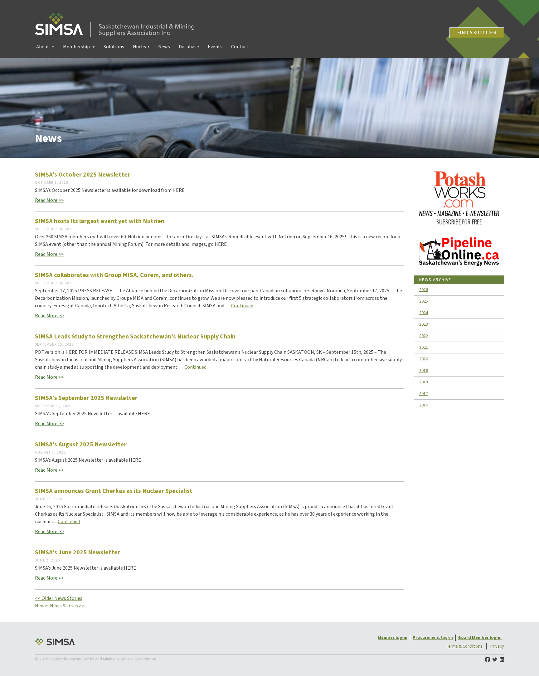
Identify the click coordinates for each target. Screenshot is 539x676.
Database (189, 46)
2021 (423, 347)
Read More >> (49, 200)
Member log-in (392, 638)
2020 (423, 359)
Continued (242, 305)
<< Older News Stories (58, 598)
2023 (423, 324)
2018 (423, 382)
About (42, 46)
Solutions (114, 46)
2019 (423, 370)
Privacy (497, 646)
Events (215, 46)
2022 (423, 336)
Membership (76, 46)
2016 (423, 405)
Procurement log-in (433, 638)
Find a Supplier (476, 32)
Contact (240, 46)
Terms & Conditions (464, 646)
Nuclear (141, 46)
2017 (423, 394)
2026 (423, 290)
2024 (423, 313)
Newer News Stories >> (60, 605)
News (164, 46)
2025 (423, 301)
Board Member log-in (480, 638)
